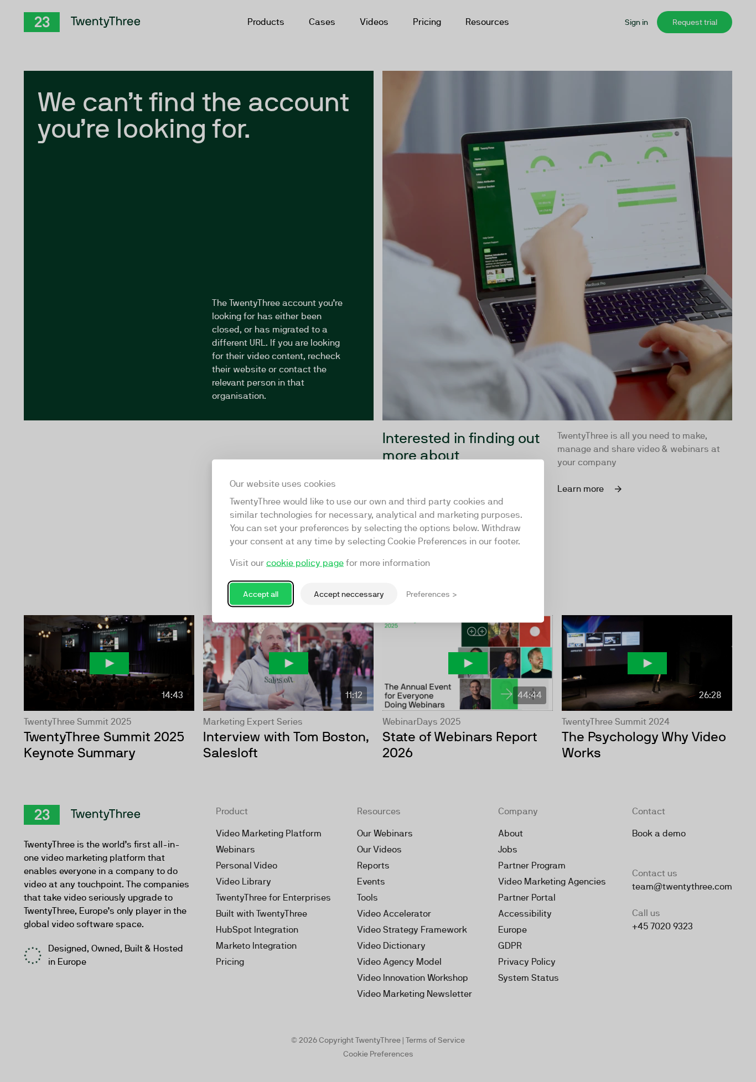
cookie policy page (305, 563)
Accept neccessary (349, 593)
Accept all (260, 593)
